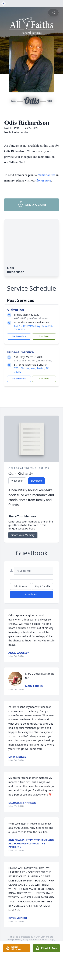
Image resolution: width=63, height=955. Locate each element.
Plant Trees (44, 336)
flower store (43, 180)
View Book (17, 480)
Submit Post (31, 594)
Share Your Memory (22, 535)
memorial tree (46, 175)
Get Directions (19, 336)
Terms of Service (41, 939)
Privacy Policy (21, 939)
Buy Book (36, 480)
